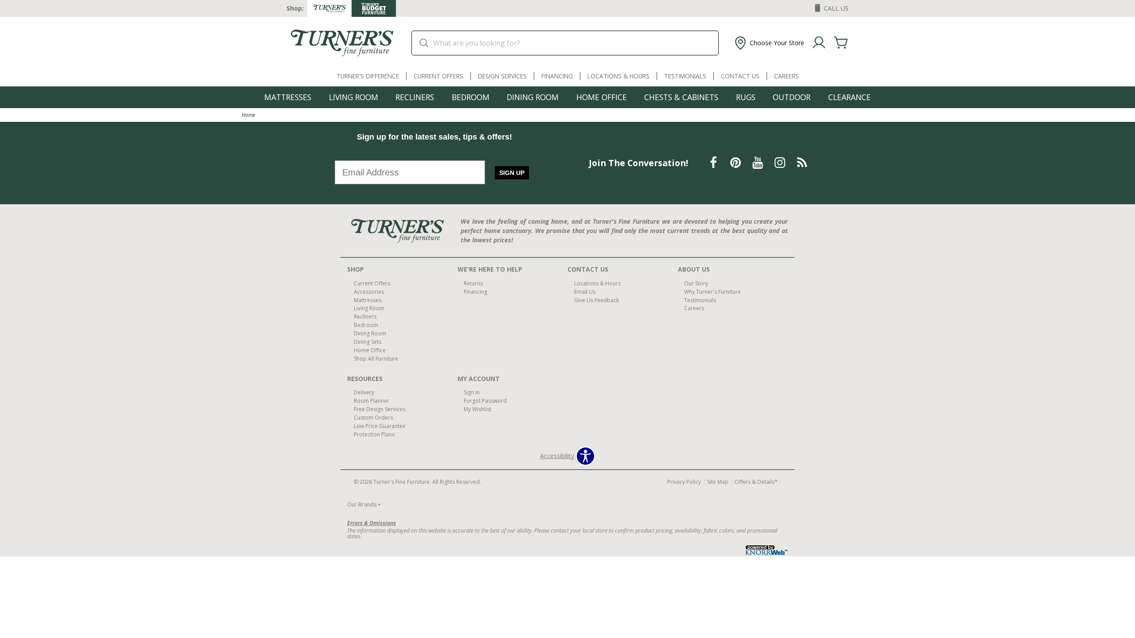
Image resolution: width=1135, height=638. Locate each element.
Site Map (717, 482)
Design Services (502, 76)
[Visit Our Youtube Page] (759, 162)
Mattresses (287, 97)
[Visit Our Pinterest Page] (736, 162)
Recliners (414, 97)
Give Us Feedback (596, 299)
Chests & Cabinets (681, 97)
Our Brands (364, 504)
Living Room (353, 97)
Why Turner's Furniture (712, 291)
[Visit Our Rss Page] (802, 162)
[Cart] (841, 43)
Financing (557, 76)
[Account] (818, 43)
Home (248, 114)
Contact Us (740, 76)
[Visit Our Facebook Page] (714, 162)
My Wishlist (477, 409)
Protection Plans (374, 434)
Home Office (601, 97)
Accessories (369, 291)
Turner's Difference (368, 76)
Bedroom (470, 97)
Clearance (849, 97)
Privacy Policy (684, 482)
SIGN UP (511, 172)
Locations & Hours (618, 76)
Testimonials (685, 76)
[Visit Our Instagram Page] (781, 162)
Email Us (584, 291)
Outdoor (791, 97)
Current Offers (438, 76)
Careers (786, 76)
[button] (768, 43)
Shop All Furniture (376, 358)
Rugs (745, 97)
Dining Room (533, 97)
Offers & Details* (756, 482)
